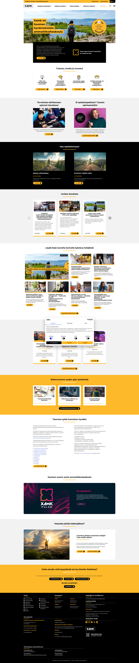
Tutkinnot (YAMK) (29, 600)
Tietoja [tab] (85, 323)
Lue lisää (40, 58)
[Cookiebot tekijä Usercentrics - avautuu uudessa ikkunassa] (88, 319)
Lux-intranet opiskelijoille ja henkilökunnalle (95, 598)
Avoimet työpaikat (93, 551)
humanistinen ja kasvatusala (41, 448)
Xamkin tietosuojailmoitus (29, 651)
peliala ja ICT (37, 458)
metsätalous (37, 455)
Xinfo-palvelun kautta (69, 628)
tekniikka (36, 461)
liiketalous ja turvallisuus (40, 451)
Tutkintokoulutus (55, 578)
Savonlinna (48, 438)
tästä (35, 628)
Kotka (34, 438)
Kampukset (43, 598)
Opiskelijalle (27, 603)
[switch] (63, 338)
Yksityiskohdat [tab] (69, 323)
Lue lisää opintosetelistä (89, 135)
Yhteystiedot (43, 605)
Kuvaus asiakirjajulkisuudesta (61, 651)
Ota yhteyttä (104, 1)
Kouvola (38, 438)
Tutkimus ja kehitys (60, 6)
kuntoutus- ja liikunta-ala (40, 450)
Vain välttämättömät (54, 342)
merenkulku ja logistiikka (40, 454)
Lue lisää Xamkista (39, 466)
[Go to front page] (28, 6)
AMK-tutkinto (41, 89)
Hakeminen (27, 602)
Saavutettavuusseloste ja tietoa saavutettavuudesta (35, 655)
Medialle (27, 610)
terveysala (36, 463)
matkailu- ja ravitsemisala (40, 452)
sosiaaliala (36, 460)
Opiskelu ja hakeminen (44, 6)
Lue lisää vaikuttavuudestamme (68, 408)
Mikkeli (42, 438)
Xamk (26, 609)
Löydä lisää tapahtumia (69, 368)
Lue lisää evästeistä (59, 655)
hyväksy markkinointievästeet (85, 453)
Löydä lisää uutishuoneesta (69, 313)
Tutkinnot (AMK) (28, 598)
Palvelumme (96, 89)
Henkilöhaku (68, 586)
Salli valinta (69, 342)
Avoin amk (68, 578)
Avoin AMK (78, 89)
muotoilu (36, 457)
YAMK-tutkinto (59, 89)
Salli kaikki (85, 342)
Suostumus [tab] (53, 323)
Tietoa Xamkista (74, 6)
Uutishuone (95, 1)
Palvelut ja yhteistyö (89, 6)
